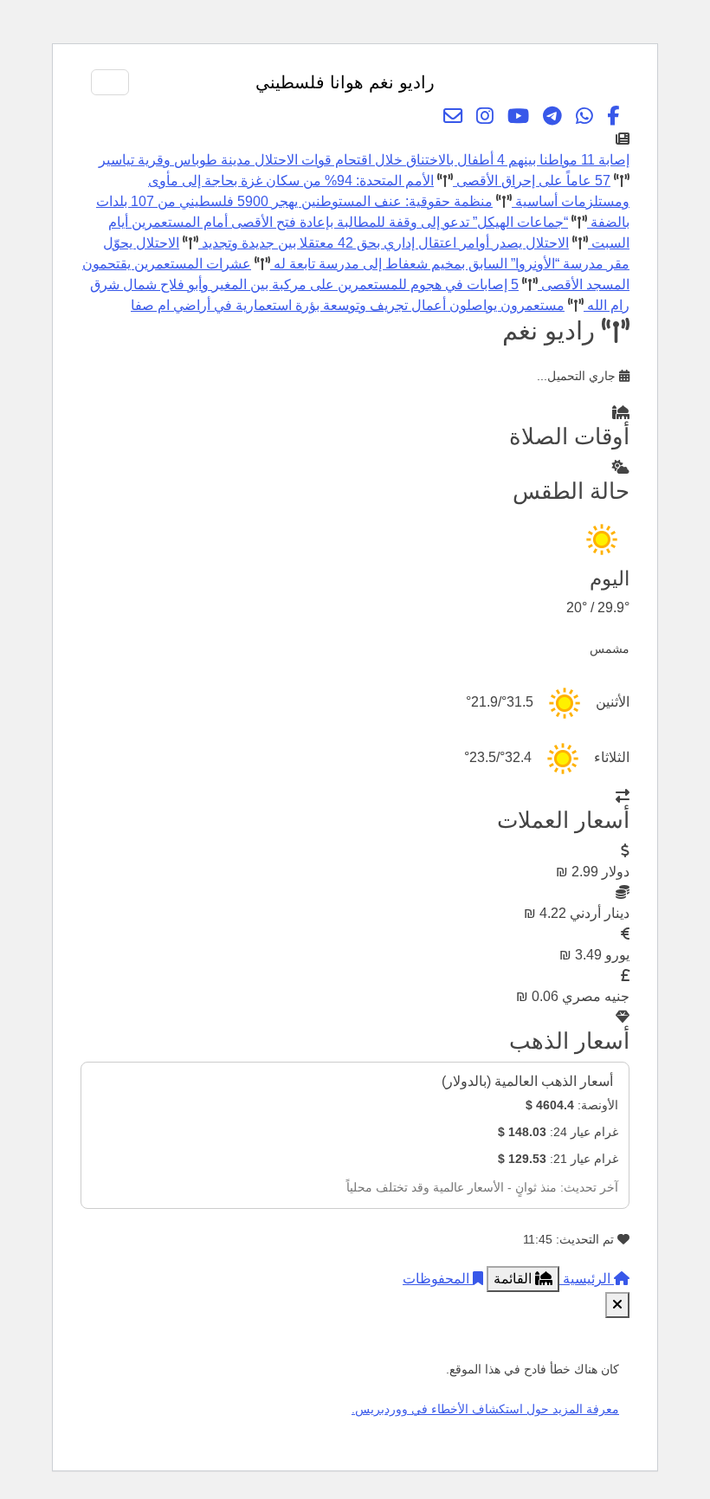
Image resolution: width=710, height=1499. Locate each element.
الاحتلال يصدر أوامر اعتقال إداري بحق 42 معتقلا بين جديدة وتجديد (383, 243)
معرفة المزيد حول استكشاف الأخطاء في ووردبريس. (485, 1409)
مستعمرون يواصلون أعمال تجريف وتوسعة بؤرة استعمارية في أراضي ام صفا (348, 305)
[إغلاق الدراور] (617, 1305)
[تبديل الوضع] (562, 82)
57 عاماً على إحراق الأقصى (531, 180)
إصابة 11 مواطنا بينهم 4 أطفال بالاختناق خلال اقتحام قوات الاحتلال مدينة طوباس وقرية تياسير (364, 159)
